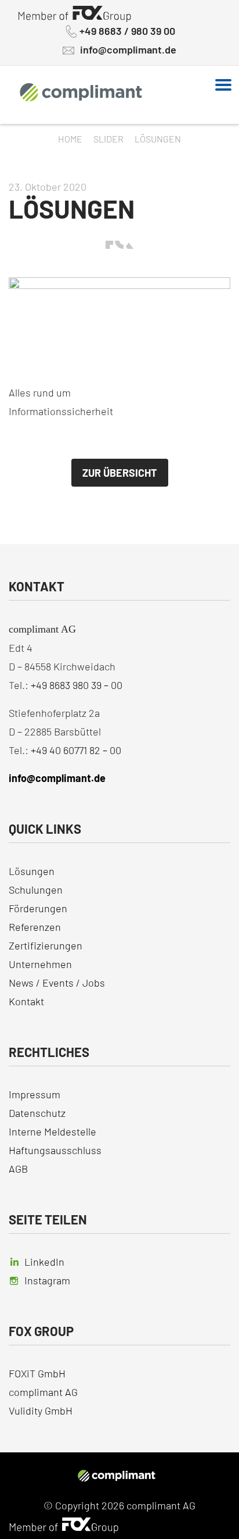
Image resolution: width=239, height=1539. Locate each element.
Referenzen (35, 926)
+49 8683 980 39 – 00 (76, 685)
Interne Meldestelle (52, 1131)
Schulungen (36, 889)
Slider (108, 138)
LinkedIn (44, 1261)
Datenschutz (37, 1112)
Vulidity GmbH (41, 1410)
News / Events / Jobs (57, 982)
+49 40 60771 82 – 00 (76, 750)
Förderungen (38, 908)
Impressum (34, 1094)
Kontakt (26, 1001)
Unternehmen (40, 964)
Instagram (47, 1280)
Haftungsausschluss (55, 1150)
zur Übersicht (119, 472)
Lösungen (32, 871)
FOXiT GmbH (38, 1373)
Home (70, 138)
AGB (18, 1168)
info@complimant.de (128, 50)
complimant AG (43, 1392)
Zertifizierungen (45, 945)
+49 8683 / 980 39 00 (127, 31)
